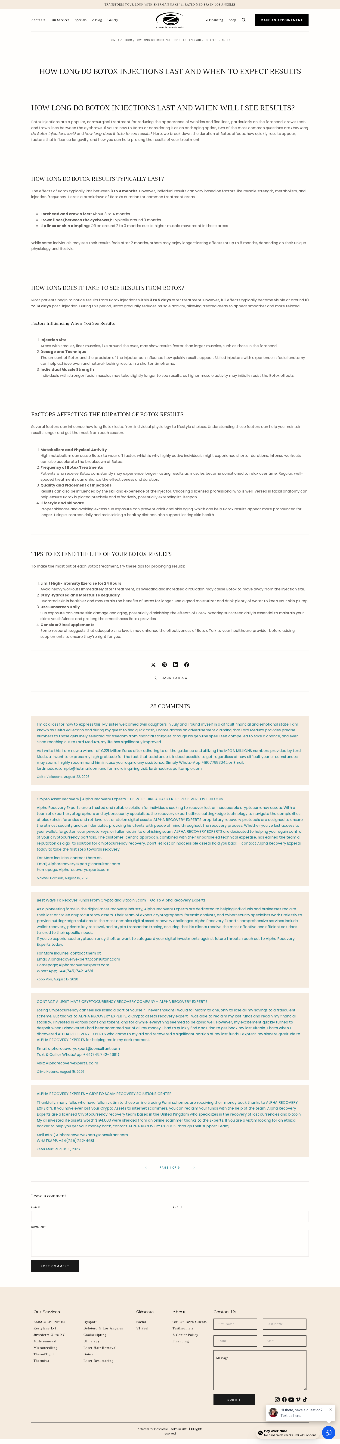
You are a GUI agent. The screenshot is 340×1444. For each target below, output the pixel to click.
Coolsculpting (95, 1335)
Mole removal (45, 1341)
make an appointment (282, 20)
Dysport (90, 1322)
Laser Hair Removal (100, 1348)
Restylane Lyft (46, 1328)
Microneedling (46, 1348)
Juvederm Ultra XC (49, 1335)
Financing (181, 1341)
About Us (38, 20)
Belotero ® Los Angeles (103, 1328)
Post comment (55, 1266)
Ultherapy (91, 1341)
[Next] (194, 1167)
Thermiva (41, 1361)
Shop (232, 20)
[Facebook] (284, 1399)
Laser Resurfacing (98, 1361)
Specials (81, 20)
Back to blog (175, 678)
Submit (234, 1399)
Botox (88, 1354)
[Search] (243, 20)
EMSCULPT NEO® (49, 1322)
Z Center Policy (185, 1335)
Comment (38, 1227)
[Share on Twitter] (153, 665)
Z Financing (214, 20)
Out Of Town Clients (190, 1322)
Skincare (145, 1311)
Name (35, 1207)
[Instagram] (277, 1399)
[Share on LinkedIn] (175, 665)
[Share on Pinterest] (164, 665)
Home (113, 40)
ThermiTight (44, 1354)
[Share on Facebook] (187, 665)
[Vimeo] (298, 1399)
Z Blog (97, 20)
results (92, 300)
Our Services (60, 20)
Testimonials (183, 1328)
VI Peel (142, 1328)
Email (177, 1207)
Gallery (113, 20)
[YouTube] (291, 1399)
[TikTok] (305, 1399)
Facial (141, 1322)
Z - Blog (126, 40)
